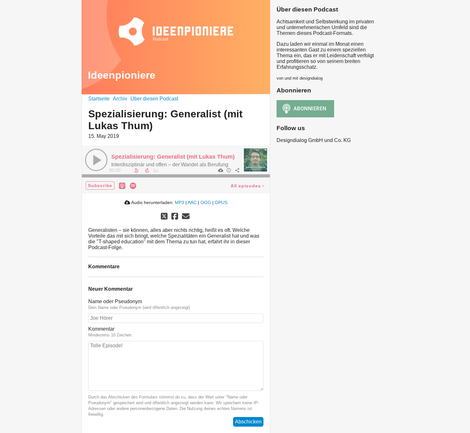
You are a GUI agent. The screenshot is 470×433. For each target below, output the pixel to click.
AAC (192, 202)
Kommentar (101, 329)
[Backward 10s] (136, 170)
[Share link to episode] (237, 170)
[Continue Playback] (96, 160)
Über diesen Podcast (154, 98)
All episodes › (247, 185)
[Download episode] (220, 170)
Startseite (99, 98)
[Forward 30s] (147, 170)
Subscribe (100, 185)
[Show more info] (228, 170)
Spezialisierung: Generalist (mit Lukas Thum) (173, 157)
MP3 (179, 202)
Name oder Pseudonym (115, 301)
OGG (205, 202)
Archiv (120, 98)
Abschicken (248, 421)
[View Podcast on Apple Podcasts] (122, 185)
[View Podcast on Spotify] (133, 185)
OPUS (221, 202)
